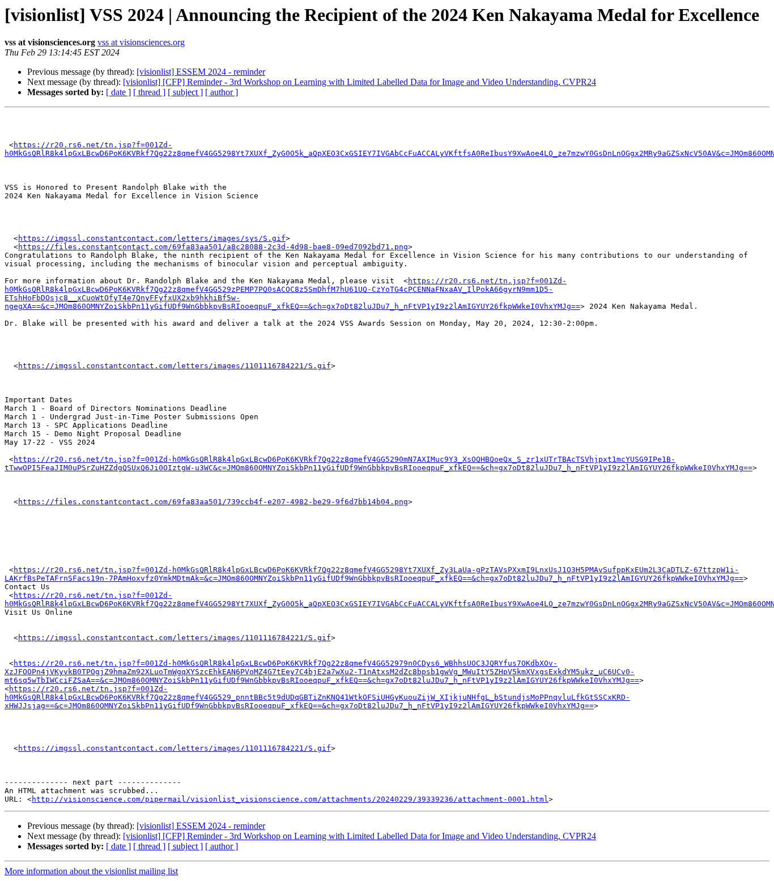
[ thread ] (149, 92)
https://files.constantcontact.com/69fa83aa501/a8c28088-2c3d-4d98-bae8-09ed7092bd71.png (213, 246)
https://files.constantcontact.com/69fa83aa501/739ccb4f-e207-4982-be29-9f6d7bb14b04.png (213, 501)
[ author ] (221, 92)
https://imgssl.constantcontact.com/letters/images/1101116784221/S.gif (174, 365)
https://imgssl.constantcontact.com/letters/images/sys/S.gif (152, 238)
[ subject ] (185, 92)
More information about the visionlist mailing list (91, 871)
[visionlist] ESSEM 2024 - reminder (201, 71)
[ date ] (118, 92)
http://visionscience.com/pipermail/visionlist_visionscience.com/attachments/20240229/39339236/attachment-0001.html (290, 799)
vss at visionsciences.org (141, 42)
